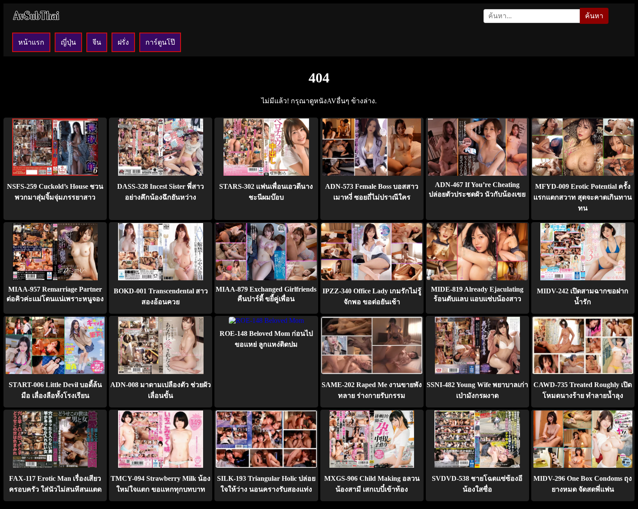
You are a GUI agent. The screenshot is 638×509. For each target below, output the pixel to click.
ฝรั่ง (123, 42)
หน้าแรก (31, 42)
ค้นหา (594, 16)
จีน (96, 42)
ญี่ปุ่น (68, 42)
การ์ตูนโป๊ (160, 42)
